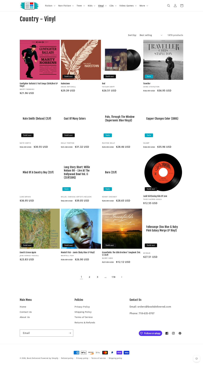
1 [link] (81, 276)
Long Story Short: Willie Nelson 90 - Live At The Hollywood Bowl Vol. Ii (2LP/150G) (77, 172)
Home (23, 306)
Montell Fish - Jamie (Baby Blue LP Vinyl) (78, 252)
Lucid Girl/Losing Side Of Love (155, 196)
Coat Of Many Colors (75, 118)
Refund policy (67, 358)
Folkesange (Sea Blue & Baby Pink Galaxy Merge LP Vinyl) (162, 228)
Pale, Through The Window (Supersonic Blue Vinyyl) (119, 118)
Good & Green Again (28, 252)
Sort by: (132, 35)
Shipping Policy (83, 311)
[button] (49, 6)
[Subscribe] (70, 333)
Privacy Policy (82, 306)
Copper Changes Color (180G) (162, 118)
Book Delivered (33, 358)
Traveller (146, 83)
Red (103, 83)
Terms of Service (84, 317)
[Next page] (121, 277)
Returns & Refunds (85, 322)
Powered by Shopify (49, 358)
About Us (25, 317)
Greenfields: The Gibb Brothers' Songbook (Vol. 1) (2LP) (121, 253)
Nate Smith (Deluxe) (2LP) (37, 118)
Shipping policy (115, 358)
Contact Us (26, 311)
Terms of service (98, 358)
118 (113, 276)
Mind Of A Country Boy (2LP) (38, 172)
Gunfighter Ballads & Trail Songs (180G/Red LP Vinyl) (39, 84)
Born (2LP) (111, 172)
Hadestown (65, 83)
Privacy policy (82, 358)
